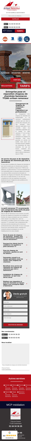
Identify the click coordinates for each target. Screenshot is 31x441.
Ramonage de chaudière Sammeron (21, 387)
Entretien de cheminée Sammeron (7, 387)
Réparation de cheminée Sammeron (7, 394)
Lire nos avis (9, 437)
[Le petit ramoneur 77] (15, 414)
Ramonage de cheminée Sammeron (28, 387)
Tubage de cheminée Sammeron (14, 394)
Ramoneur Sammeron (21, 392)
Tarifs (20, 31)
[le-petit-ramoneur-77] (11, 5)
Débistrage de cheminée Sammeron (14, 387)
